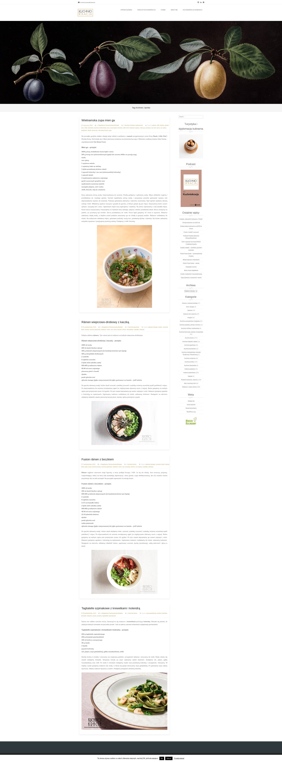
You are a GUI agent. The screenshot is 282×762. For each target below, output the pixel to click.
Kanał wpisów (191, 404)
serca (158, 128)
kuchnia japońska (95, 329)
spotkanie (84, 130)
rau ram (153, 128)
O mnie (163, 10)
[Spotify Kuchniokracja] (191, 188)
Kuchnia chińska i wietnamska (134, 125)
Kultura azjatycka (190, 369)
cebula (154, 125)
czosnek (165, 327)
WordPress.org (191, 412)
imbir (85, 128)
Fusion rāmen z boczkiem (98, 459)
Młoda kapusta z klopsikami (191, 259)
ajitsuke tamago (153, 327)
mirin (108, 329)
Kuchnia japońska (133, 327)
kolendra (90, 128)
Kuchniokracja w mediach (192, 10)
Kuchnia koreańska (190, 348)
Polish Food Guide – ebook (191, 263)
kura (108, 128)
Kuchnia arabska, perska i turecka (190, 325)
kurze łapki (113, 128)
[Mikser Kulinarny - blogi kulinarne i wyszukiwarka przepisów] (191, 421)
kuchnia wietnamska (100, 128)
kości (89, 467)
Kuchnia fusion (132, 464)
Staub (89, 130)
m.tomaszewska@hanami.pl (87, 2)
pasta (94, 616)
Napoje (190, 376)
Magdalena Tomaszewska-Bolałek (108, 125)
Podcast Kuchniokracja (146, 10)
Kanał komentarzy (191, 408)
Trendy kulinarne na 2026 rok (191, 222)
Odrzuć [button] (169, 758)
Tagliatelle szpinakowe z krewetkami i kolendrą (111, 608)
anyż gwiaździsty (151, 613)
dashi (82, 329)
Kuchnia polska (189, 362)
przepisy (148, 128)
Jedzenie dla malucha (189, 314)
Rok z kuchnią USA (190, 383)
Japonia (189, 310)
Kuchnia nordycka (189, 358)
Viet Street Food (103, 130)
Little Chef (126, 128)
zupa (110, 130)
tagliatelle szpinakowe (109, 616)
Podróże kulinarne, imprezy (189, 380)
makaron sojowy (134, 128)
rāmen (124, 329)
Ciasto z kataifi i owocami (191, 232)
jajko (86, 467)
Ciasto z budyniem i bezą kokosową (191, 274)
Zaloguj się (191, 401)
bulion (160, 327)
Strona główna (126, 10)
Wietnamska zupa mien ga (98, 120)
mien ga (142, 128)
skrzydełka (130, 329)
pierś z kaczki (118, 329)
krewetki (83, 616)
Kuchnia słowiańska (190, 365)
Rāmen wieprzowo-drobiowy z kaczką (105, 322)
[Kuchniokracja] (85, 12)
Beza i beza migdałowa (191, 270)
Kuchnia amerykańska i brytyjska (190, 321)
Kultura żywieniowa (189, 372)
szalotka (136, 329)
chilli (158, 125)
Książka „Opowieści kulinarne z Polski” (191, 219)
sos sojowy (138, 467)
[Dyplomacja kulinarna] (191, 146)
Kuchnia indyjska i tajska (189, 341)
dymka (162, 125)
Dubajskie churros (191, 267)
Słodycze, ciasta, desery (189, 387)
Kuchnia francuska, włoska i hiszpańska (191, 332)
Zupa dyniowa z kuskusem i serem (191, 277)
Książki (190, 317)
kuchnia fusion (96, 467)
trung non (95, 130)
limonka (119, 128)
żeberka (141, 329)
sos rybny (163, 128)
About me (174, 10)
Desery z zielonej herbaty (189, 303)
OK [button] (162, 758)
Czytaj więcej (179, 758)
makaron (103, 329)
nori (112, 329)
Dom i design (190, 307)
